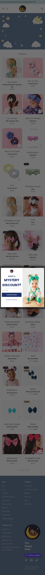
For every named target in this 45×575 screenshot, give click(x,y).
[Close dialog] (43, 269)
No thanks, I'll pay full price (11, 299)
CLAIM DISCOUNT (11, 295)
